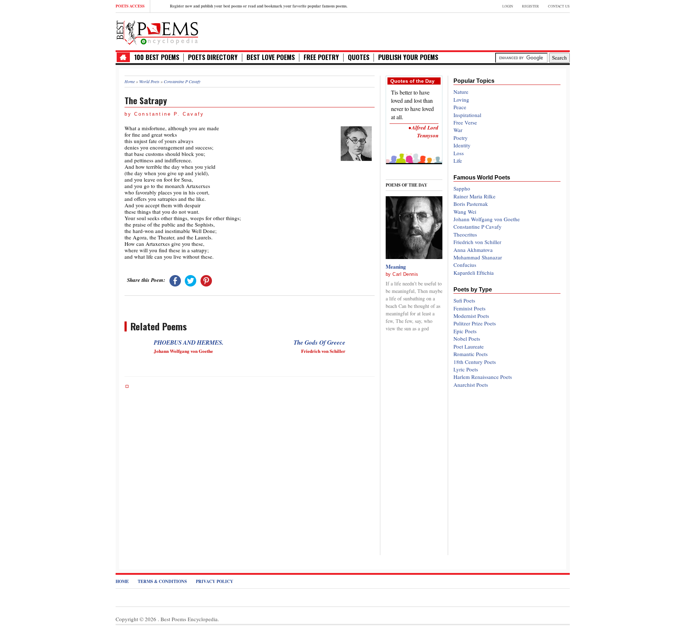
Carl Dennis (405, 274)
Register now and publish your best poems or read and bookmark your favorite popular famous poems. (258, 6)
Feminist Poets (469, 308)
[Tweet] (190, 279)
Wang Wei (464, 211)
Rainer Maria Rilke (474, 196)
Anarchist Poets (470, 384)
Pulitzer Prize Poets (474, 323)
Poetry (460, 137)
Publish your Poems (408, 57)
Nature (460, 91)
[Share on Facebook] (175, 279)
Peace (459, 107)
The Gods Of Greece (319, 342)
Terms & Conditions (162, 581)
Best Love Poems (271, 57)
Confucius (464, 264)
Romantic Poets (470, 353)
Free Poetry (321, 57)
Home (122, 581)
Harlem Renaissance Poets (482, 376)
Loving (461, 99)
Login (507, 6)
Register (530, 6)
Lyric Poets (465, 369)
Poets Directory (213, 57)
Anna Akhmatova (473, 249)
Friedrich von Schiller (477, 241)
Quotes (358, 57)
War (457, 129)
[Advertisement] (486, 30)
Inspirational (467, 114)
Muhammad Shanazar (477, 257)
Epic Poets (465, 331)
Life (457, 160)
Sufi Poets (464, 300)
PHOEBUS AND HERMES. (188, 342)
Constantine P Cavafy (477, 226)
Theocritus (465, 234)
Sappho (461, 188)
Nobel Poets (466, 338)
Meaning (396, 266)
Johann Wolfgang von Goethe (486, 219)
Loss (458, 153)
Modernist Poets (471, 315)
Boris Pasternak (470, 203)
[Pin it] (206, 279)
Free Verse (465, 122)
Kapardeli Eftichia (473, 272)
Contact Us (559, 6)
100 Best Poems (156, 57)
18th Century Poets (474, 361)
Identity (462, 145)
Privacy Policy (214, 581)
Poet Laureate (468, 346)
